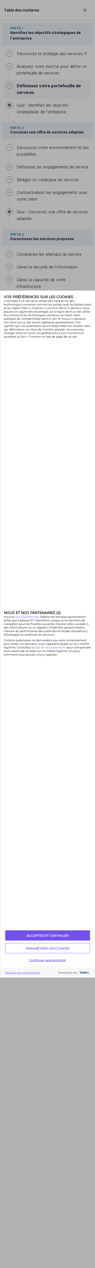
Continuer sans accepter (47, 960)
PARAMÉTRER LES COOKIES (47, 948)
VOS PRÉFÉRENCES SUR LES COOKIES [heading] (38, 296)
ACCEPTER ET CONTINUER (48, 935)
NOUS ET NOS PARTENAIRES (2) (32, 612)
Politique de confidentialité (22, 972)
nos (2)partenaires (27, 617)
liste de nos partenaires (50, 647)
